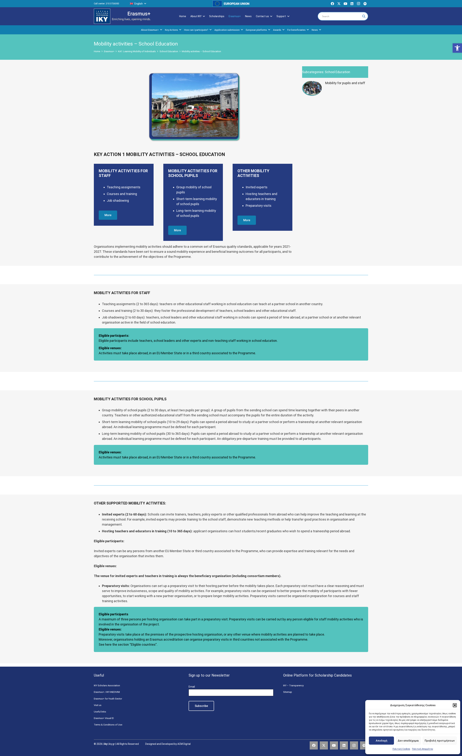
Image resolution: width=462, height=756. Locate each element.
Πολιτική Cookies (401, 749)
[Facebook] (332, 3)
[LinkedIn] (352, 3)
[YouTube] (345, 3)
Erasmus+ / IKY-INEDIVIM (107, 692)
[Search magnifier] (363, 16)
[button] (457, 48)
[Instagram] (358, 3)
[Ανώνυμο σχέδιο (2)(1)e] (131, 16)
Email (192, 686)
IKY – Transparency (293, 685)
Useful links (100, 711)
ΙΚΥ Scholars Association (107, 685)
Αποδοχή (381, 740)
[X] (339, 3)
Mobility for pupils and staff (345, 83)
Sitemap (287, 692)
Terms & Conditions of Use (108, 724)
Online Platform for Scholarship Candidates (317, 675)
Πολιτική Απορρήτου (422, 749)
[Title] (365, 3)
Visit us (97, 705)
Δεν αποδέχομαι (408, 740)
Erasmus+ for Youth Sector (108, 698)
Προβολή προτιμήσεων (440, 740)
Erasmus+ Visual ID (104, 718)
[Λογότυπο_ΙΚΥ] (102, 16)
